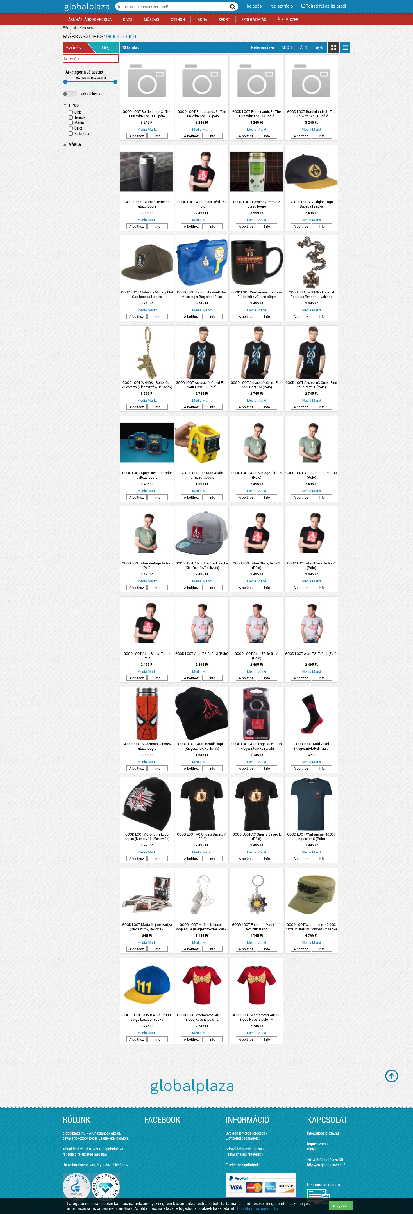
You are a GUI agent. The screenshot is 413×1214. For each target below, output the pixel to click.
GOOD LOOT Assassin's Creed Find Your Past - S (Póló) (202, 384)
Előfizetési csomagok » (243, 1138)
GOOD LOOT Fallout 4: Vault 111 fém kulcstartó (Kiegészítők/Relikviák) (256, 926)
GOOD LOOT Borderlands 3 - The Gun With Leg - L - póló (311, 113)
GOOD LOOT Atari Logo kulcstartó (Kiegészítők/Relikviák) (256, 746)
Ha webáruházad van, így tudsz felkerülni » (95, 1164)
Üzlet (78, 128)
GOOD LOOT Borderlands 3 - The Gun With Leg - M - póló (256, 113)
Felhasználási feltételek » (245, 1154)
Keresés (86, 27)
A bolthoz (136, 136)
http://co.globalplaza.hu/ (326, 1164)
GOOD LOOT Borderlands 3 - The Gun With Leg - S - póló (202, 113)
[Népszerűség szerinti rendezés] (319, 47)
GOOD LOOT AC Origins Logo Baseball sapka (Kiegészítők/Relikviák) (311, 203)
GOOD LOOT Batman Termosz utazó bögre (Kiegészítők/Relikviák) (147, 203)
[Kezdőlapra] (86, 11)
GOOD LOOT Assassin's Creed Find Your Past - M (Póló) (256, 384)
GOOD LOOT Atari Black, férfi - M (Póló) (311, 565)
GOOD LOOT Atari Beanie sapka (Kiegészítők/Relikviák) (202, 746)
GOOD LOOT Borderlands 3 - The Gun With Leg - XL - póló (147, 113)
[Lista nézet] (345, 47)
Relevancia (261, 47)
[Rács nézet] (333, 47)
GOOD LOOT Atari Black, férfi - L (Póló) (147, 655)
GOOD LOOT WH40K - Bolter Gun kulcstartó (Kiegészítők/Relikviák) (147, 384)
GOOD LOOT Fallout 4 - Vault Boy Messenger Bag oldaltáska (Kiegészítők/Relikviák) (202, 294)
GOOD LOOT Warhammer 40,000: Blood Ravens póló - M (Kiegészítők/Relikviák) (256, 1017)
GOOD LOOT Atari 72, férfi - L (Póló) (311, 653)
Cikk (77, 112)
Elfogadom (341, 1205)
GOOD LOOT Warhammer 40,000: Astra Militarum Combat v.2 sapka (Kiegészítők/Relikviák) (311, 926)
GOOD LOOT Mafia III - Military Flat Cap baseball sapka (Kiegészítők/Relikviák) (147, 294)
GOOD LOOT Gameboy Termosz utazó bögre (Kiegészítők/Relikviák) (256, 203)
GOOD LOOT (121, 36)
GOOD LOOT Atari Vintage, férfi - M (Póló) (311, 475)
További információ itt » (257, 1208)
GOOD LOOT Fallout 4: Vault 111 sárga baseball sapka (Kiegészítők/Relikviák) (146, 1017)
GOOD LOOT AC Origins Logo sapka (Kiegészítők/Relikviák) (147, 836)
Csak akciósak (89, 94)
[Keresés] (233, 6)
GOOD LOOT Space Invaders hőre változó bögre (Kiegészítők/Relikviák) (147, 475)
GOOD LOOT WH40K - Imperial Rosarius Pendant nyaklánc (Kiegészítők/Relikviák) (311, 294)
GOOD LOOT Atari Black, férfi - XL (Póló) (201, 203)
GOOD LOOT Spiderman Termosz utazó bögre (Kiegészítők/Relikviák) (147, 746)
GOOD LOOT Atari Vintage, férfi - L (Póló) (147, 565)
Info (157, 136)
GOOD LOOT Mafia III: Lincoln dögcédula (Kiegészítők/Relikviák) (202, 926)
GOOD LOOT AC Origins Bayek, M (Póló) (201, 836)
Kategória (81, 133)
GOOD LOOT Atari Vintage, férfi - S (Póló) (256, 475)
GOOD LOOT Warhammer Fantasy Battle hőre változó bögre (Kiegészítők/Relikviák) (256, 294)
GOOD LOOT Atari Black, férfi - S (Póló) (256, 565)
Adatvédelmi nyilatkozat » (245, 1148)
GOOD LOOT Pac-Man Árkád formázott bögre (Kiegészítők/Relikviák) (202, 475)
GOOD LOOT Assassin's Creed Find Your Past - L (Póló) (311, 384)
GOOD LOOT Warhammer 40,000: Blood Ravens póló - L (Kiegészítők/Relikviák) (201, 1017)
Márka (79, 122)
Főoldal (69, 27)
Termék (79, 117)
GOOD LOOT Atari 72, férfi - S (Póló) (201, 653)
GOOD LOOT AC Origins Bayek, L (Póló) (257, 836)
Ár (302, 47)
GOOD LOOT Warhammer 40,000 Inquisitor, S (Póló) (311, 836)
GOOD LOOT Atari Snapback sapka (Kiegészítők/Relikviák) (202, 565)
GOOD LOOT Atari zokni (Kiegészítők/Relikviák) (311, 746)
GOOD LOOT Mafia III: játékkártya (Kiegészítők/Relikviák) (147, 926)
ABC (285, 47)
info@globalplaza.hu (323, 1133)
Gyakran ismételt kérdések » (246, 1133)
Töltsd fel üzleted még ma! (87, 1154)
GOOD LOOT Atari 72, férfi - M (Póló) (256, 655)
